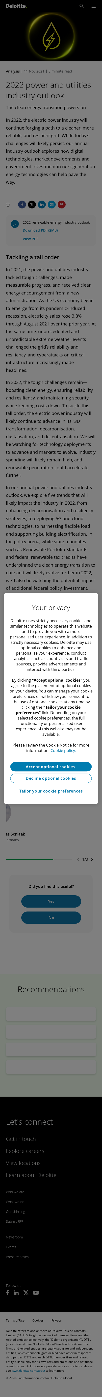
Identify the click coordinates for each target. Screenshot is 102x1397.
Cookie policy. (63, 750)
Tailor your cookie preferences (51, 791)
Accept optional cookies (51, 766)
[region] (51, 698)
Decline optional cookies (51, 778)
